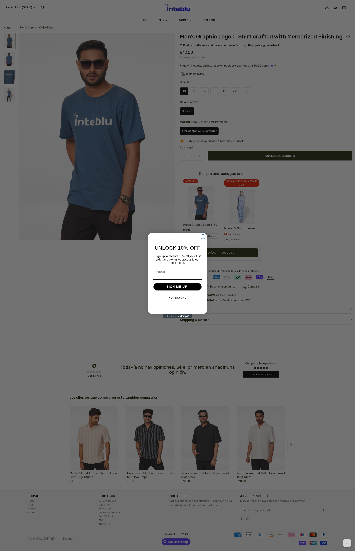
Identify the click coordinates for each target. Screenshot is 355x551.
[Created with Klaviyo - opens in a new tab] (177, 316)
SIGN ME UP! (177, 286)
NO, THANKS (177, 298)
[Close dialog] (203, 236)
